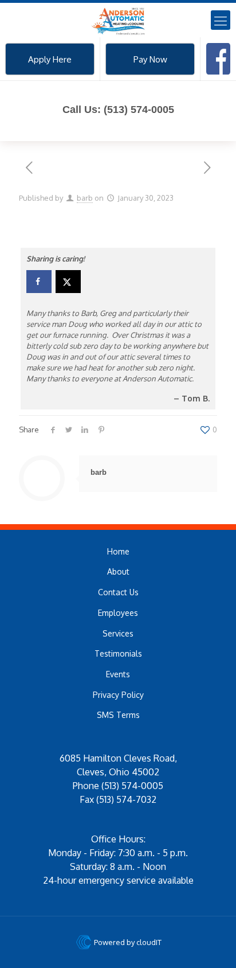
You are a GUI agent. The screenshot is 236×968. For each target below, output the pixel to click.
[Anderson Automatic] (118, 20)
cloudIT (148, 942)
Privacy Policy (118, 695)
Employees (118, 613)
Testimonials (118, 653)
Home (118, 551)
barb (85, 197)
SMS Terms (118, 715)
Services (118, 633)
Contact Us (118, 592)
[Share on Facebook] (39, 281)
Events (118, 674)
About (118, 571)
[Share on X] (68, 281)
